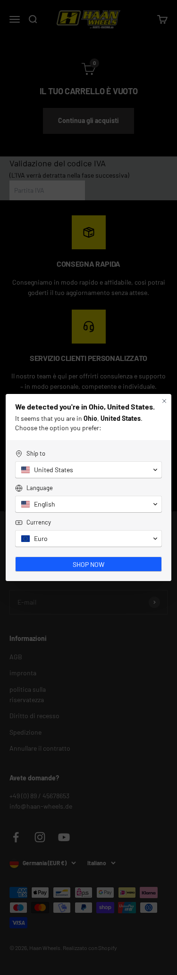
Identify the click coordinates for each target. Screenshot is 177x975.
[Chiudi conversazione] (164, 396)
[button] (88, 475)
